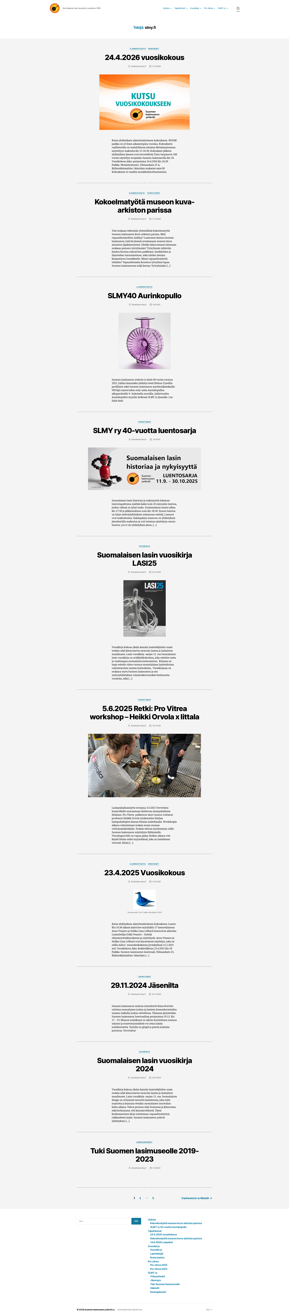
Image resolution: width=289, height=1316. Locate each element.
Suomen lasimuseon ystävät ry (100, 1309)
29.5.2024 (156, 1077)
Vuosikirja (194, 8)
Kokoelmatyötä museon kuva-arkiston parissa (145, 205)
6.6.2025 (156, 304)
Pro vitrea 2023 (158, 1269)
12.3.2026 (156, 66)
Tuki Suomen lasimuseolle (165, 1284)
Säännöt (154, 1288)
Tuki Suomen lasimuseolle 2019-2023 (144, 1154)
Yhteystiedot (157, 1276)
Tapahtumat (179, 8)
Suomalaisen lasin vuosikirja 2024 (144, 1064)
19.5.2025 (156, 726)
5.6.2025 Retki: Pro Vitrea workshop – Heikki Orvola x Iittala (144, 712)
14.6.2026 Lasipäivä (161, 1242)
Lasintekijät (156, 1253)
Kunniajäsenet (158, 1292)
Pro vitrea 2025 (158, 1265)
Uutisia (166, 8)
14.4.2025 (156, 881)
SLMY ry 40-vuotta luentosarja (144, 430)
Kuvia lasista (157, 1257)
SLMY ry (221, 8)
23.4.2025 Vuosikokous (144, 872)
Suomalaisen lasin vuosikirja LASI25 (144, 558)
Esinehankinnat (144, 1142)
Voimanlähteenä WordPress (129, 1309)
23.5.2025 (156, 572)
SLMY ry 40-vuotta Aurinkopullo (168, 1227)
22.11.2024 (156, 994)
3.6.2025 (156, 439)
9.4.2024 (156, 1168)
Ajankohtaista (138, 49)
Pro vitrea (208, 8)
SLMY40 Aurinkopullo (144, 295)
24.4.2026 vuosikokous (144, 57)
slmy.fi (143, 66)
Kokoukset (153, 49)
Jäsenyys (155, 1280)
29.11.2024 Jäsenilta (144, 985)
